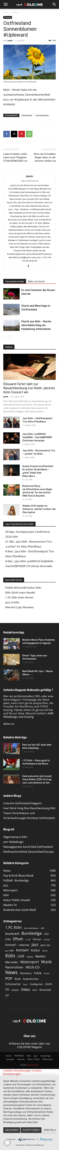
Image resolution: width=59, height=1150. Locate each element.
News (11, 972)
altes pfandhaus (31, 928)
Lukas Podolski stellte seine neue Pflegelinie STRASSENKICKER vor (15, 157)
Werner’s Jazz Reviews (19, 607)
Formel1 (11, 945)
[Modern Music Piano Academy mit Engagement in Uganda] (11, 643)
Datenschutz (33, 1065)
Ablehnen (11, 1130)
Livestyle (10, 1059)
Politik (37, 973)
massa (30, 956)
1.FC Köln (13, 927)
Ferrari (37, 939)
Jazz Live (45, 945)
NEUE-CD (33, 967)
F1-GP (28, 939)
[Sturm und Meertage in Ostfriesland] (11, 309)
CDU (46, 933)
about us (8, 723)
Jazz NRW (9, 950)
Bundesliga (31, 933)
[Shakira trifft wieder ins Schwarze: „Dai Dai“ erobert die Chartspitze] (11, 509)
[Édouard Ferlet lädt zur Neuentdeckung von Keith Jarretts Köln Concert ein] (29, 367)
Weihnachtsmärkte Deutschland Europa (28, 851)
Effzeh (18, 939)
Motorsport (29, 961)
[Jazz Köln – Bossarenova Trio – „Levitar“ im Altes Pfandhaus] (11, 454)
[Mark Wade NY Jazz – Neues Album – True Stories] (11, 675)
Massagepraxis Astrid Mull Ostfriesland (28, 847)
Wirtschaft (45, 989)
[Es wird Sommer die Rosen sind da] (11, 293)
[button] (5, 4)
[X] (14, 134)
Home (8, 1055)
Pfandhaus (26, 973)
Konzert (22, 950)
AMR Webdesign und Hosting (28, 715)
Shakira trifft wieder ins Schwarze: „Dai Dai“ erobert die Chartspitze (39, 509)
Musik (46, 961)
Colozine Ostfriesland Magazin (22, 803)
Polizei (46, 973)
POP (8, 978)
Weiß (34, 990)
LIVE (21, 956)
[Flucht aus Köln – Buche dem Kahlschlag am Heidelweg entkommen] (11, 325)
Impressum (20, 1145)
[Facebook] (6, 134)
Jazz (35, 944)
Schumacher (13, 984)
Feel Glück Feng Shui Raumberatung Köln (29, 808)
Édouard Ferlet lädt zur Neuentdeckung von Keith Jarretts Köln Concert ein (29, 388)
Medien (40, 956)
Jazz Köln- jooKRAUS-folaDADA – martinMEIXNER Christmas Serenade (37, 437)
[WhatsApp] (29, 134)
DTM (8, 939)
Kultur (35, 950)
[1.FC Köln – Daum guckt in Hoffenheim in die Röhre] (11, 764)
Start (5, 12)
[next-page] (11, 337)
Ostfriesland (26, 115)
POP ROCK (19, 1055)
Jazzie (10, 40)
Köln (10, 955)
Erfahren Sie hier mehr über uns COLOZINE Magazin (29, 1045)
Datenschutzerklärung (34, 1145)
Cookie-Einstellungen (17, 1070)
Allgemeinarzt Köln (15, 837)
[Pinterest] (21, 134)
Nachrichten (14, 967)
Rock (18, 978)
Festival (47, 939)
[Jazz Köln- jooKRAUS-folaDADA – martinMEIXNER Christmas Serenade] (11, 438)
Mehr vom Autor (36, 281)
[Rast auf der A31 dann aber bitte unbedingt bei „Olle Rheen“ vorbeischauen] (11, 748)
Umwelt (15, 989)
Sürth (48, 984)
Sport (25, 984)
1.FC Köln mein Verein (19, 597)
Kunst (45, 950)
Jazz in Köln (12, 602)
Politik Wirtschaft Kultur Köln (23, 587)
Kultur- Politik (33, 1059)
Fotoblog (15, 12)
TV (7, 989)
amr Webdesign (13, 842)
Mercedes (11, 962)
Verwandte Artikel (14, 281)
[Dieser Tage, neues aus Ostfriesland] (11, 659)
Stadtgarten (36, 984)
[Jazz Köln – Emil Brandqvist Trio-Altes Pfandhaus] (11, 422)
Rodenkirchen (31, 978)
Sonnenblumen (42, 115)
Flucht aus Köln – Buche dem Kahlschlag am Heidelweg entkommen (36, 325)
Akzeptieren (31, 1130)
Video (25, 989)
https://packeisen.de (29, 181)
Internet (24, 945)
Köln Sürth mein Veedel (20, 592)
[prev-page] (5, 337)
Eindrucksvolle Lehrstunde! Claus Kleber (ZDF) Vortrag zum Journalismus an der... (37, 779)
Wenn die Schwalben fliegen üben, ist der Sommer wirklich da (45, 157)
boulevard (12, 933)
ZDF (7, 995)
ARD (42, 928)
